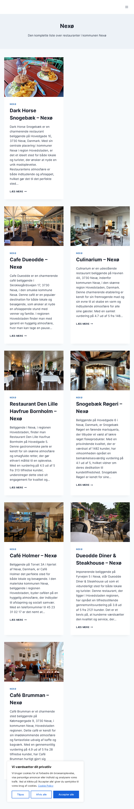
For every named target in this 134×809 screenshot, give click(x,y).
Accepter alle (66, 794)
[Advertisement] (100, 83)
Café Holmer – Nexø (33, 556)
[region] (45, 781)
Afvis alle (41, 794)
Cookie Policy (45, 785)
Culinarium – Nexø (97, 260)
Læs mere (18, 191)
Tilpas (20, 794)
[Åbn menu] (126, 7)
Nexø (13, 104)
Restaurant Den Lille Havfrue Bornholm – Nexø (34, 411)
